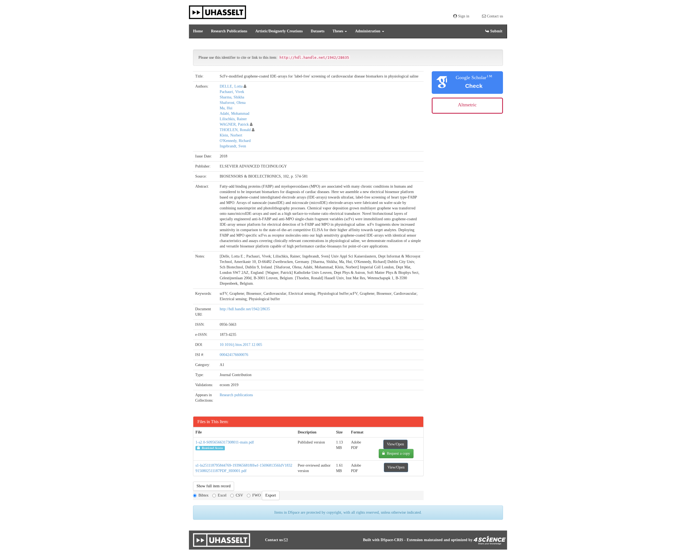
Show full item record (214, 486)
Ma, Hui (226, 108)
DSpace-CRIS (392, 540)
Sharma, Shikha (232, 97)
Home (198, 31)
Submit (495, 31)
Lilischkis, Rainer (233, 119)
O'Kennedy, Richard (235, 141)
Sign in (463, 16)
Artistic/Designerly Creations (279, 31)
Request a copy (397, 453)
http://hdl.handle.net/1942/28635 (245, 309)
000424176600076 (234, 355)
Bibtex (203, 495)
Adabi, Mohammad (234, 113)
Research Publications (229, 31)
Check (474, 86)
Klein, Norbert (231, 135)
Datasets (317, 31)
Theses (338, 31)
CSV (239, 495)
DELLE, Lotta (231, 86)
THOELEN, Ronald (235, 130)
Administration (368, 31)
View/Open (395, 444)
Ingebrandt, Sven (233, 146)
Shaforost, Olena (233, 103)
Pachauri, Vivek (232, 92)
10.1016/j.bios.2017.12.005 (241, 345)
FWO (256, 495)
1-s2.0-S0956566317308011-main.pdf (224, 442)
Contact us (494, 16)
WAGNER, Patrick (234, 124)
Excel (222, 495)
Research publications (236, 395)
